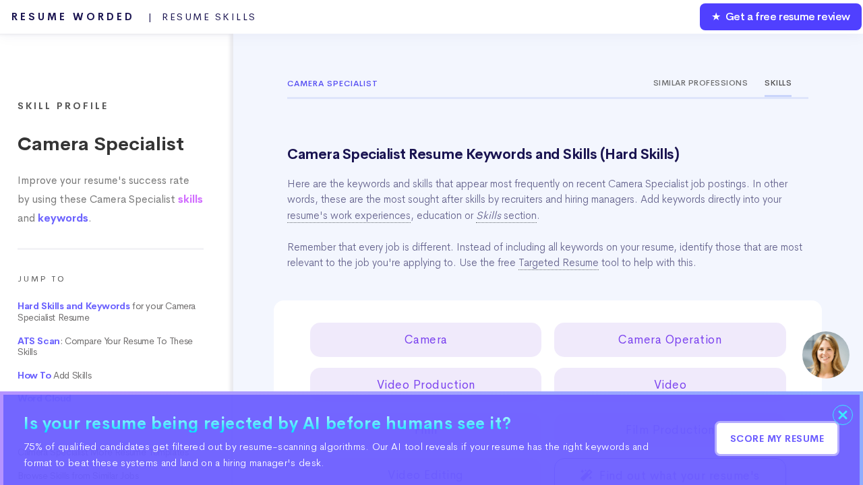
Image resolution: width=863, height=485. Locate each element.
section (506, 215)
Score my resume (777, 438)
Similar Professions (700, 82)
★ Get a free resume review (780, 16)
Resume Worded (134, 17)
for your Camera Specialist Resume (107, 311)
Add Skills (54, 375)
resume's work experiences (349, 215)
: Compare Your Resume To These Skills (105, 346)
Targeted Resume (558, 262)
